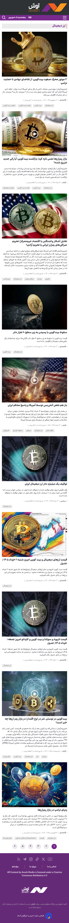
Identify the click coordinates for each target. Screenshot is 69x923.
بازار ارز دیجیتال (8, 188)
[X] (43, 859)
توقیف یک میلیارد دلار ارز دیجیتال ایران (46, 484)
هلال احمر (49, 430)
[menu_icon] (64, 17)
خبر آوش (6, 430)
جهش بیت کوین (9, 105)
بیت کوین (37, 105)
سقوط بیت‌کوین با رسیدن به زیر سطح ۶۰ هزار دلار (40, 333)
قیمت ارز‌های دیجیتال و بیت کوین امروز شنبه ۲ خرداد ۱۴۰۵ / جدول (34, 562)
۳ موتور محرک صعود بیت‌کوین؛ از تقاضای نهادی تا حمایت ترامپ (35, 81)
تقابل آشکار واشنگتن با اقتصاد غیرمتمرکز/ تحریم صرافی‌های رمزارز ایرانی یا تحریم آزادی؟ (39, 243)
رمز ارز (40, 279)
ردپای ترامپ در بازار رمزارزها (52, 810)
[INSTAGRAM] (31, 859)
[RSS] (19, 859)
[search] (3, 17)
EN (29, 17)
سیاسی (63, 501)
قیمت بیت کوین (24, 105)
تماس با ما (52, 866)
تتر (37, 756)
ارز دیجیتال (49, 105)
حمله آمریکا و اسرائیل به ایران (26, 838)
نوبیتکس (6, 279)
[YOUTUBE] (50, 859)
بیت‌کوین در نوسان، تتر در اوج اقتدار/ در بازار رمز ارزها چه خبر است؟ (36, 721)
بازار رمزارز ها (7, 838)
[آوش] (34, 7)
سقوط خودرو (17, 430)
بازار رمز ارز (6, 756)
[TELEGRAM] (24, 859)
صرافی (28, 430)
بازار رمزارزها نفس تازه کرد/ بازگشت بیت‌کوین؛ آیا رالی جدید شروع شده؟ (35, 161)
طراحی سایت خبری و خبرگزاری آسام (30, 916)
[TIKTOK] (37, 859)
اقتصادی (63, 100)
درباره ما (33, 866)
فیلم (64, 183)
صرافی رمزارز (29, 279)
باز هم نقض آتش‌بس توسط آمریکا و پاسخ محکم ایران (37, 405)
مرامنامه (16, 866)
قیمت (42, 838)
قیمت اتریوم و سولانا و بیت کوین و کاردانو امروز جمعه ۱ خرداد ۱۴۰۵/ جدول (37, 641)
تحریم (47, 279)
